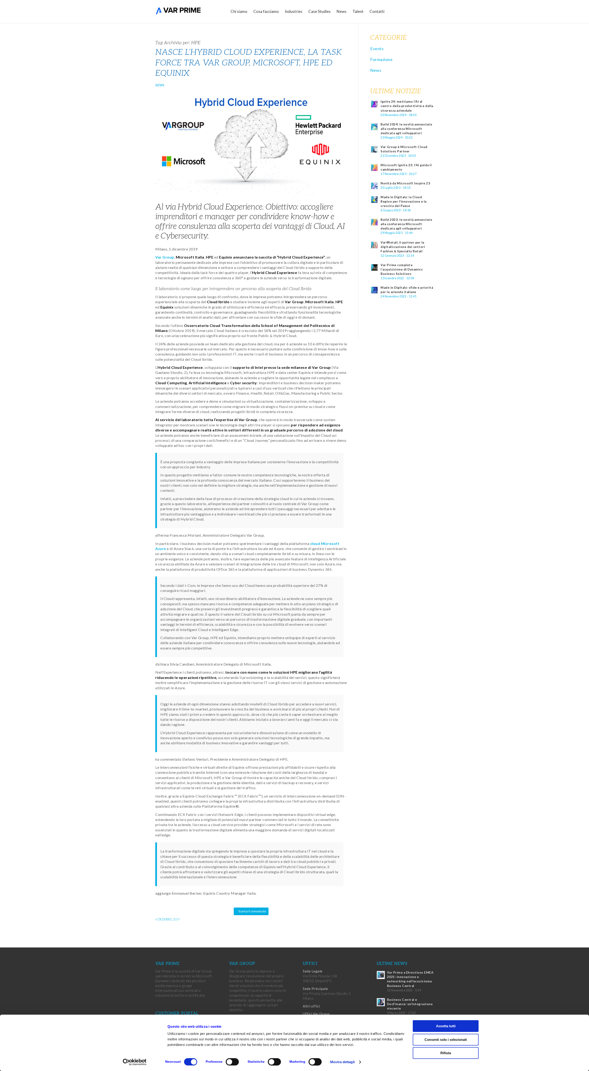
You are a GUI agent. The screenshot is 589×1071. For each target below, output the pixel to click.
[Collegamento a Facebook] (409, 11)
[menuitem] (239, 11)
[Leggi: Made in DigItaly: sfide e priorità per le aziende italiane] (374, 290)
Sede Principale (315, 989)
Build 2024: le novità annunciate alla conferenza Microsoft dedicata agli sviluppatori (406, 128)
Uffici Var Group (316, 1014)
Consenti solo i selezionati (445, 1040)
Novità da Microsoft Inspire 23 (405, 183)
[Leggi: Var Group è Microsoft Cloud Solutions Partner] (374, 149)
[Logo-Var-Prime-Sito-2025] (178, 11)
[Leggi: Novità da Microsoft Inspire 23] (374, 186)
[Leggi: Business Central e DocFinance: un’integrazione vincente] (381, 1002)
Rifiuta (445, 1053)
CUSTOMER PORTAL (177, 1013)
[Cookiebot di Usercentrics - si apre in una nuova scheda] (135, 1062)
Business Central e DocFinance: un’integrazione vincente (410, 1004)
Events (377, 48)
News (159, 85)
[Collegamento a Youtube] (430, 11)
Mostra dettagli (342, 1062)
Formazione (381, 59)
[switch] (232, 1061)
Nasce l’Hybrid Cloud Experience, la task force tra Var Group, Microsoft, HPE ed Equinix (248, 62)
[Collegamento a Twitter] (416, 11)
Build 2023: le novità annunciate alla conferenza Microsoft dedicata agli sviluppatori (406, 224)
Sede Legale (313, 971)
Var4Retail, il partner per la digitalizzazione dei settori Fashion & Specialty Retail (403, 247)
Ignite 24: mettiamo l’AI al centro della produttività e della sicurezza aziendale (407, 106)
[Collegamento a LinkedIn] (423, 11)
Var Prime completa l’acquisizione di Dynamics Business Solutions (402, 269)
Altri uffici (311, 1006)
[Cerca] (391, 11)
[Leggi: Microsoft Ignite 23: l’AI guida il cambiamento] (374, 167)
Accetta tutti (446, 1026)
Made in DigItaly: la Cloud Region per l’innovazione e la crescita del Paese (404, 201)
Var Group (164, 257)
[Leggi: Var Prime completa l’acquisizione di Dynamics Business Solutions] (374, 267)
